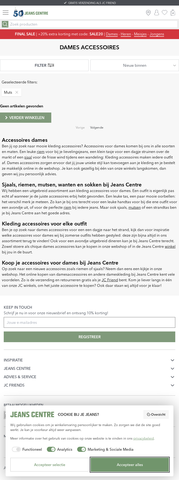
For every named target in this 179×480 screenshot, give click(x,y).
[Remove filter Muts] (15, 92)
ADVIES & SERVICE (20, 376)
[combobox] (134, 65)
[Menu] (5, 12)
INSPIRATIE (13, 360)
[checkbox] (26, 449)
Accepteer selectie (49, 464)
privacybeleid (143, 438)
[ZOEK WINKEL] (148, 13)
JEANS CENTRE (17, 368)
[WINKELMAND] (172, 12)
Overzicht (158, 414)
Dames (112, 34)
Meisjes (140, 34)
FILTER (40, 65)
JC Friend (110, 280)
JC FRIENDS (14, 385)
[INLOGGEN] (156, 13)
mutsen (134, 207)
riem (41, 151)
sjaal (28, 157)
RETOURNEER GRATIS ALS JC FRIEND (92, 3)
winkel (170, 246)
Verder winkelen (26, 117)
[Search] (5, 24)
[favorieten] (164, 13)
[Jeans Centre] (30, 13)
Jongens (157, 34)
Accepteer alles (130, 464)
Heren (126, 34)
